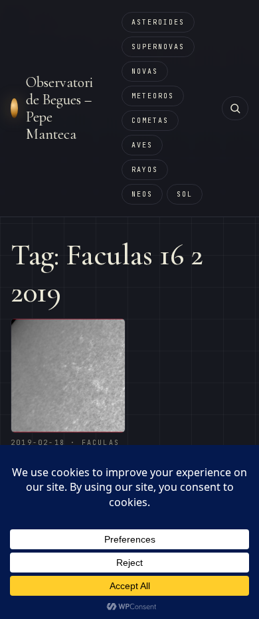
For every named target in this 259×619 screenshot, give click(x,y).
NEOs (142, 194)
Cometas (150, 120)
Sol (185, 194)
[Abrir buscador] (235, 108)
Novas (144, 71)
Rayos (144, 169)
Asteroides (158, 22)
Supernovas (158, 47)
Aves (142, 145)
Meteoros (152, 96)
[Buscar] (235, 108)
